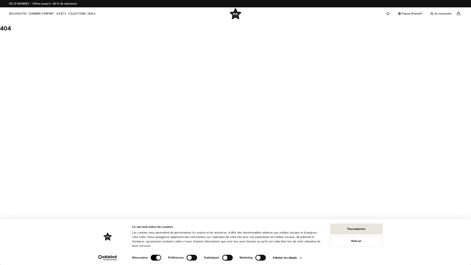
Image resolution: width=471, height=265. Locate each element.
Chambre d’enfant (41, 13)
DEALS (91, 13)
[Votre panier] (458, 13)
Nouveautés (18, 13)
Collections (77, 13)
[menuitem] (18, 13)
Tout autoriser (356, 228)
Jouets (61, 13)
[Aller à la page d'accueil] (235, 13)
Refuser (356, 241)
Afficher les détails (285, 257)
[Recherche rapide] (389, 13)
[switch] (192, 258)
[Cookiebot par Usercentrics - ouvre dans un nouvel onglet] (108, 258)
